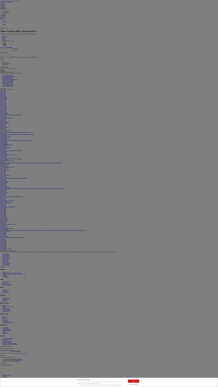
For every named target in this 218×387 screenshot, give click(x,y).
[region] (109, 382)
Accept (133, 381)
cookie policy (120, 385)
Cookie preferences (133, 384)
